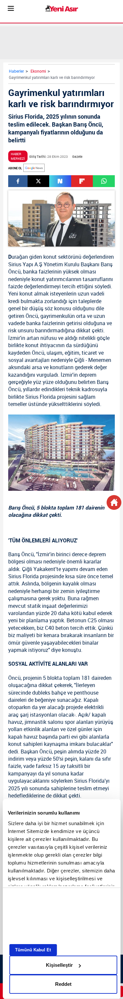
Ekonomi (38, 71)
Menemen (99, 360)
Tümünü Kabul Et (33, 949)
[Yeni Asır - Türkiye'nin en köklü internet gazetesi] (61, 8)
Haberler (16, 71)
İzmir (14, 338)
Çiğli (79, 360)
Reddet (63, 984)
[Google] (34, 168)
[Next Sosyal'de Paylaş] (60, 181)
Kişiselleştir (59, 965)
